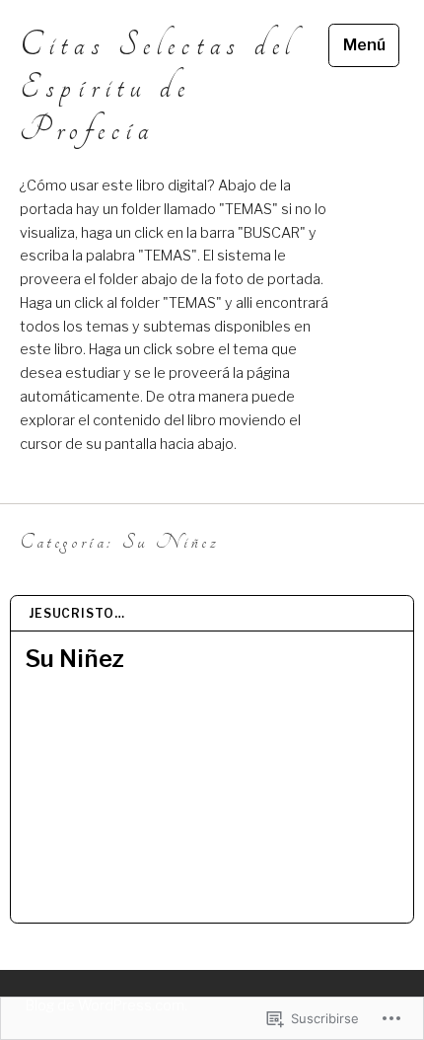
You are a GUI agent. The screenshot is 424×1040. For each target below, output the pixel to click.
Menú (364, 45)
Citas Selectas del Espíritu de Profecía (158, 87)
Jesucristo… (77, 613)
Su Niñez (74, 658)
